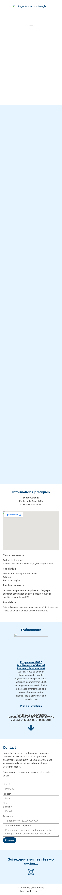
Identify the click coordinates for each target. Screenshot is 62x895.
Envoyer (9, 840)
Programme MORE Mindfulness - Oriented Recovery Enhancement (31, 665)
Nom (6, 784)
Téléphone (8, 816)
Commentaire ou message (17, 825)
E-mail (7, 806)
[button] (31, 27)
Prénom (7, 794)
